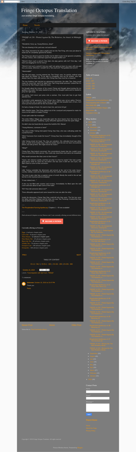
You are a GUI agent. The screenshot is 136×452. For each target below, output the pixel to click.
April (92, 367)
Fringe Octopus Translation (49, 10)
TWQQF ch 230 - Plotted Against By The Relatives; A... (102, 245)
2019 (90, 125)
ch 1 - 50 (89, 78)
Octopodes (25, 248)
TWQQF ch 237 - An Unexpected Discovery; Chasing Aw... (101, 195)
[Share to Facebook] (46, 270)
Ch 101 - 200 (57, 264)
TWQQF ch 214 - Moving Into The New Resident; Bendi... (101, 344)
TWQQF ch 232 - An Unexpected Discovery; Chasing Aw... (101, 227)
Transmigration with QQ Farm (37, 273)
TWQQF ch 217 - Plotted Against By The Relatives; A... (102, 331)
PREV (24, 255)
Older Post (76, 325)
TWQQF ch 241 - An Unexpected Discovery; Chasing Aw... (101, 168)
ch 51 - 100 (90, 81)
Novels (37, 25)
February (93, 373)
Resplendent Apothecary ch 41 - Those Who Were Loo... (100, 285)
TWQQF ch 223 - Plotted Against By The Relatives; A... (102, 290)
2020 (90, 122)
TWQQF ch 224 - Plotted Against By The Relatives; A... (102, 281)
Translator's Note (92, 113)
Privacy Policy (90, 431)
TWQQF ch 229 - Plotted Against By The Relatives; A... (102, 249)
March (92, 370)
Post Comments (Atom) (39, 329)
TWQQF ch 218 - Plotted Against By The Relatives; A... (102, 322)
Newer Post (27, 325)
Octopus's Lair (26, 245)
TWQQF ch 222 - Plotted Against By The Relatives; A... (102, 294)
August (92, 356)
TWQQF (51, 273)
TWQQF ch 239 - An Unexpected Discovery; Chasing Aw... (101, 181)
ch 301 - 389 (90, 88)
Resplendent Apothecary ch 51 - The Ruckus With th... (100, 136)
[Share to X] (44, 270)
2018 (90, 379)
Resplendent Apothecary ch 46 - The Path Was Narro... (100, 204)
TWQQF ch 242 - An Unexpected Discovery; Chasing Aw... (101, 159)
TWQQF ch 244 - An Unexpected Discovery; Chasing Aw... (101, 149)
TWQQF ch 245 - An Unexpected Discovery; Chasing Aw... (101, 145)
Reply (29, 288)
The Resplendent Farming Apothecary (35, 207)
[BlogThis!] (42, 270)
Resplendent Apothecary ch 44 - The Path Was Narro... (100, 240)
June (92, 362)
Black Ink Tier (26, 241)
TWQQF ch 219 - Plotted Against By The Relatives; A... (102, 312)
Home (25, 25)
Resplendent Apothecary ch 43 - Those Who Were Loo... (100, 254)
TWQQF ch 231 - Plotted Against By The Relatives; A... (102, 236)
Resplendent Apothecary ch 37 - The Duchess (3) (100, 340)
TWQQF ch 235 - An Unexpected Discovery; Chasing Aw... (101, 208)
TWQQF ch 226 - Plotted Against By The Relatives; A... (102, 267)
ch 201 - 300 (90, 86)
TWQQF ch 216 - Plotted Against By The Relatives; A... (102, 335)
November (94, 130)
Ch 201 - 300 (68, 264)
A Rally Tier (26, 243)
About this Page (91, 428)
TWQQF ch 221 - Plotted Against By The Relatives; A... (102, 303)
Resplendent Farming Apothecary (97, 100)
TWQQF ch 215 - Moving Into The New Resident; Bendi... (101, 349)
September (94, 353)
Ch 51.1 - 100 (46, 264)
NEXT (79, 255)
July (91, 359)
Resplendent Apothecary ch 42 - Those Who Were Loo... (100, 272)
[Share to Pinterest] (48, 270)
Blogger (80, 447)
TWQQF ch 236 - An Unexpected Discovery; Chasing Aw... (101, 199)
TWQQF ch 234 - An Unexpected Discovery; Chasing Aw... (101, 213)
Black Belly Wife (91, 105)
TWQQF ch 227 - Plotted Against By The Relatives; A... (102, 263)
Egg (23, 232)
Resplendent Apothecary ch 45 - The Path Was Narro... (100, 222)
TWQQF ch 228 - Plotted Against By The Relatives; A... (102, 258)
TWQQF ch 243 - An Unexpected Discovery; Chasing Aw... (101, 154)
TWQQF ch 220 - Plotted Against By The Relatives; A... (102, 308)
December (94, 127)
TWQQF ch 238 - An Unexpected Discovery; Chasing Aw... (101, 190)
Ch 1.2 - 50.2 (34, 264)
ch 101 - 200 (90, 83)
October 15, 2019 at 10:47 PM (45, 282)
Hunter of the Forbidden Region (96, 108)
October (93, 133)
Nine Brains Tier (27, 239)
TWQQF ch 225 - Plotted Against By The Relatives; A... (102, 276)
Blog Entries (90, 110)
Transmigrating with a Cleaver (96, 103)
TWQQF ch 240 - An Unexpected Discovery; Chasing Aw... (101, 177)
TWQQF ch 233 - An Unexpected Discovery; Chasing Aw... (101, 217)
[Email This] (40, 270)
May (91, 364)
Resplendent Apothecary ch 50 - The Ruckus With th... (100, 140)
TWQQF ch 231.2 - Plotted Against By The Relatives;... (101, 231)
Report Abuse (91, 420)
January (93, 376)
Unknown (30, 282)
